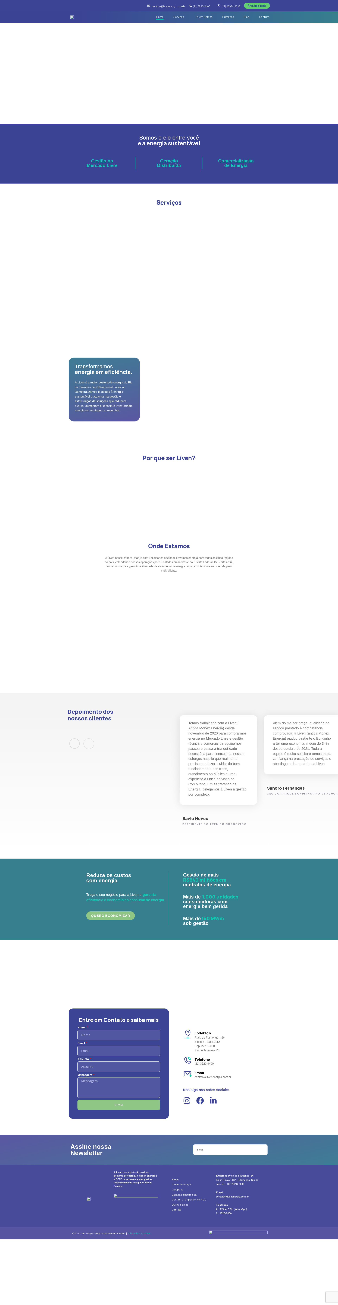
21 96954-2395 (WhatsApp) (231, 1209)
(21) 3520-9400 (201, 6)
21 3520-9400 (224, 1213)
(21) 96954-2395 (231, 6)
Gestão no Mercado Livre (102, 163)
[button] (179, 17)
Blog (246, 16)
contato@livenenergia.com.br (169, 6)
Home (160, 16)
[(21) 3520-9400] (190, 6)
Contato (264, 16)
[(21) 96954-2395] (218, 5)
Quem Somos (204, 16)
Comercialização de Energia (236, 163)
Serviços (178, 16)
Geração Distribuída (169, 163)
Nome (81, 1027)
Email (81, 1043)
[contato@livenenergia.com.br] (148, 5)
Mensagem (85, 1075)
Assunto (83, 1059)
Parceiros (228, 16)
